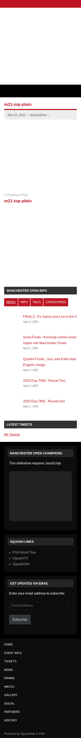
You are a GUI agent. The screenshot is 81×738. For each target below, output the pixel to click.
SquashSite (21, 564)
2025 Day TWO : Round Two (44, 380)
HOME (8, 644)
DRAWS (9, 678)
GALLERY (10, 695)
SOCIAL (9, 703)
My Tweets (12, 434)
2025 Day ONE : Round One (44, 401)
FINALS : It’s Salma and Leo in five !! (50, 316)
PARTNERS (12, 711)
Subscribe (19, 619)
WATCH (9, 686)
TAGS (37, 302)
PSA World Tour (24, 552)
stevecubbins (38, 114)
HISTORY (10, 720)
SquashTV (20, 558)
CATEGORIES (56, 302)
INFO (24, 302)
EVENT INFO (13, 653)
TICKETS (10, 661)
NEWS (11, 302)
